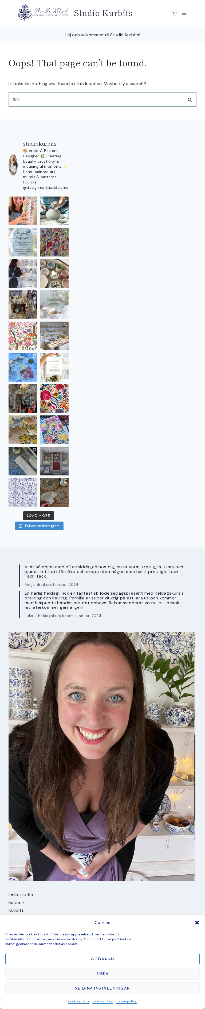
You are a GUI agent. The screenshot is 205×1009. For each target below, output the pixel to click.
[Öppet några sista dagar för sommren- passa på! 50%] (54, 461)
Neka (102, 973)
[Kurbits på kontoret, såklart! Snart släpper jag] (23, 461)
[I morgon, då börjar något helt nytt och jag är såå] (54, 242)
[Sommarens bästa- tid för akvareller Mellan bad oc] (54, 398)
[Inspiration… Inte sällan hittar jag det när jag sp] (54, 492)
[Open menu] (184, 13)
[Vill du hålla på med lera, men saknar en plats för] (54, 367)
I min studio (21, 895)
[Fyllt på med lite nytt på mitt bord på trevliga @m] (23, 304)
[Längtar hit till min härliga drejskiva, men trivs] (54, 211)
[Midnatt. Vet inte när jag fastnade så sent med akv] (54, 429)
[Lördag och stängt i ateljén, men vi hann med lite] (23, 429)
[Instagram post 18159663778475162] (54, 273)
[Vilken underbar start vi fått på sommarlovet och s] (23, 492)
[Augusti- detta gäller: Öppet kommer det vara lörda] (23, 242)
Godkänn (102, 958)
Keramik (17, 902)
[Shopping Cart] (174, 13)
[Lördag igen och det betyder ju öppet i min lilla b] (23, 273)
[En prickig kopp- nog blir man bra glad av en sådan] (23, 211)
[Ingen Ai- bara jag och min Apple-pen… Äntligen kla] (23, 336)
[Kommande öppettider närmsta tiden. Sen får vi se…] (54, 304)
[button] (197, 922)
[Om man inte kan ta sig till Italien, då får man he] (23, 367)
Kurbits (16, 910)
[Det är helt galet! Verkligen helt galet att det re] (54, 336)
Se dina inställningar (102, 988)
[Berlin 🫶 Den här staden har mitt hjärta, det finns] (23, 398)
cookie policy (78, 1001)
